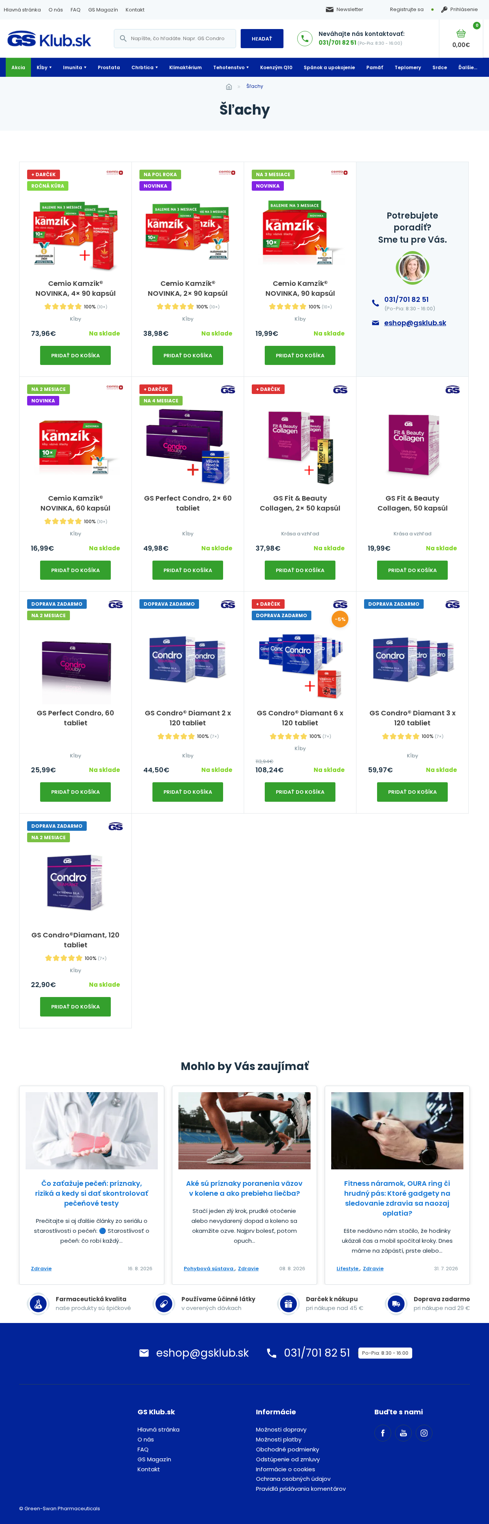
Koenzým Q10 (276, 67)
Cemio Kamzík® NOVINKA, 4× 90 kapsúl (76, 288)
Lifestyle (348, 1268)
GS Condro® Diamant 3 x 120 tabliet (412, 718)
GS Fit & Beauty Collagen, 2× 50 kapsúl (300, 503)
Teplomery (408, 67)
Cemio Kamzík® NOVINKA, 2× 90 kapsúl (188, 288)
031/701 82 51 (337, 43)
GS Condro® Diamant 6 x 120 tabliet (300, 718)
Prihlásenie (464, 9)
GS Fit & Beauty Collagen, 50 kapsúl (412, 503)
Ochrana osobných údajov (293, 1479)
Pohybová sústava (209, 1268)
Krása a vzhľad (300, 533)
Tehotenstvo (228, 67)
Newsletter (350, 9)
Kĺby (42, 67)
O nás (56, 9)
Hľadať (262, 38)
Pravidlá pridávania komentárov (301, 1489)
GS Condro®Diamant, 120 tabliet (75, 940)
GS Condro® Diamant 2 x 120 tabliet (188, 718)
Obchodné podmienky (287, 1449)
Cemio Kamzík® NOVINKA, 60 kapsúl (75, 503)
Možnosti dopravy (281, 1429)
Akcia (18, 67)
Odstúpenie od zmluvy (288, 1459)
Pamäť (374, 67)
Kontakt (135, 9)
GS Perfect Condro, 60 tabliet (75, 718)
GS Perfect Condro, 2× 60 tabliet (188, 503)
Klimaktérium (185, 67)
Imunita (72, 67)
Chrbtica (142, 67)
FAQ (76, 9)
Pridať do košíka (75, 355)
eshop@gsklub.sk (415, 322)
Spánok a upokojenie (329, 67)
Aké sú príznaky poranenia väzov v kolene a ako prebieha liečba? (244, 1188)
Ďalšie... (467, 67)
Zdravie (41, 1268)
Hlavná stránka (22, 9)
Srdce (439, 67)
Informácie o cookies (285, 1469)
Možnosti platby (278, 1439)
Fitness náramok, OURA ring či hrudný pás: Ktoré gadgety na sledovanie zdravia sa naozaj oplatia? (397, 1198)
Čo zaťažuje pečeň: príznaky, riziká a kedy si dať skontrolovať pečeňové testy (91, 1193)
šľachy (254, 86)
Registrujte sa (407, 9)
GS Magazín (103, 9)
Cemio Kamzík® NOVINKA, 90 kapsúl (300, 288)
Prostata (109, 67)
